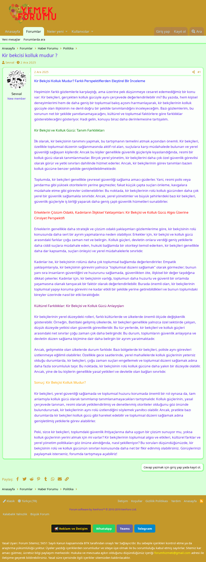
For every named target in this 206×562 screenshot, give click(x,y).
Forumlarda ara (34, 39)
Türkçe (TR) (29, 501)
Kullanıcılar (80, 31)
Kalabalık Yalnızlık (15, 514)
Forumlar (33, 31)
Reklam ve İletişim (71, 528)
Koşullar (136, 501)
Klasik (10, 501)
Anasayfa (12, 31)
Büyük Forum (39, 514)
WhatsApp (104, 528)
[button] (66, 31)
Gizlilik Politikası (156, 501)
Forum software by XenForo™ (103, 509)
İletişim (123, 501)
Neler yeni (55, 31)
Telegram (145, 528)
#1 (199, 72)
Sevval (9, 62)
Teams (125, 528)
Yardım (176, 501)
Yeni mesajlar (11, 39)
